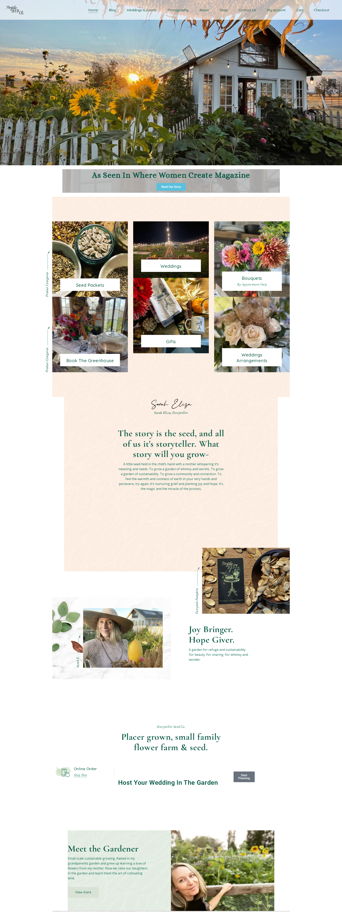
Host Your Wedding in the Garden (168, 782)
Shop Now (80, 775)
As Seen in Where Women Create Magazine (171, 175)
